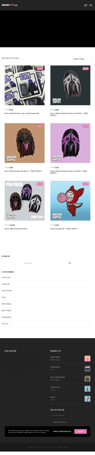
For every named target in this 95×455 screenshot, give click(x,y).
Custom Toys (6, 277)
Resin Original (6, 310)
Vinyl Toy (5, 324)
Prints (4, 297)
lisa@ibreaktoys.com (60, 422)
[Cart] (85, 5)
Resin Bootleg (6, 304)
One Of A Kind (7, 290)
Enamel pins (6, 284)
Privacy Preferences (62, 431)
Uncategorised (6, 317)
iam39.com (62, 447)
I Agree (81, 431)
